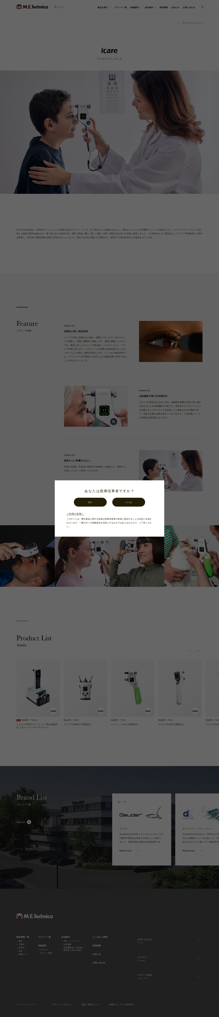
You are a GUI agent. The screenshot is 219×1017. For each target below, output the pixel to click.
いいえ (128, 502)
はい (90, 502)
